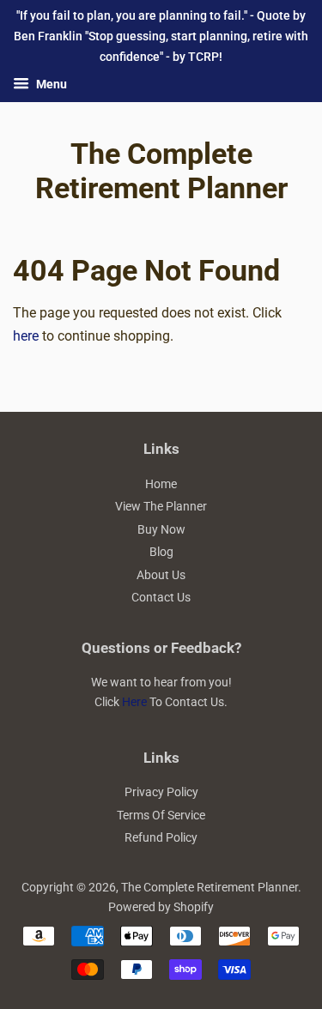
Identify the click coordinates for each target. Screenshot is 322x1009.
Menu (50, 85)
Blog (161, 552)
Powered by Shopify (161, 907)
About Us (161, 575)
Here (134, 702)
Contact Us (161, 597)
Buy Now (161, 529)
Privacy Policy (161, 792)
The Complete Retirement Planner (161, 171)
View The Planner (161, 506)
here (26, 336)
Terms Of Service (161, 815)
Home (161, 484)
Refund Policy (161, 837)
